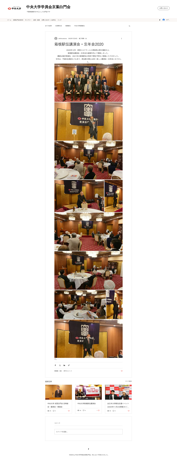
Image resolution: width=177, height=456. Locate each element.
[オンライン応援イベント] (118, 392)
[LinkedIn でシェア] (64, 365)
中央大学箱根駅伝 (79, 25)
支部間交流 (58, 25)
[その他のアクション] (121, 38)
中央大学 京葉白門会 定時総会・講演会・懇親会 (57, 405)
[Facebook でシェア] (55, 365)
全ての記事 (48, 25)
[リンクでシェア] (69, 365)
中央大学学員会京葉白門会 (47, 7)
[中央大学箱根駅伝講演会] (88, 392)
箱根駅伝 (68, 25)
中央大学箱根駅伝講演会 (86, 403)
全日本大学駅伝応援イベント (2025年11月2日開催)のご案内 (118, 405)
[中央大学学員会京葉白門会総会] (58, 392)
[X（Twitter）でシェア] (60, 365)
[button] (164, 8)
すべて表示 (128, 381)
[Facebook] (160, 20)
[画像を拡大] (88, 83)
